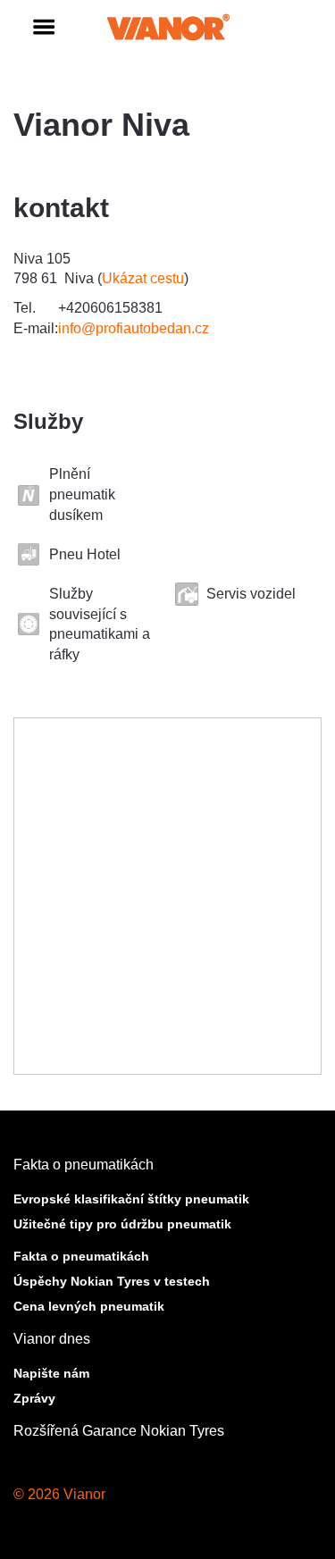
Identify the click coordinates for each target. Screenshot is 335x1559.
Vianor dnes (51, 1338)
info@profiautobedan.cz (133, 328)
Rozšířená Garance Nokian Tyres (118, 1430)
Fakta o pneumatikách (83, 1164)
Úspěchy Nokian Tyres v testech (111, 1281)
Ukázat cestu (143, 278)
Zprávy (34, 1398)
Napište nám (51, 1373)
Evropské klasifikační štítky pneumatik (131, 1199)
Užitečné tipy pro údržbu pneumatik (122, 1224)
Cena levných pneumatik (88, 1306)
